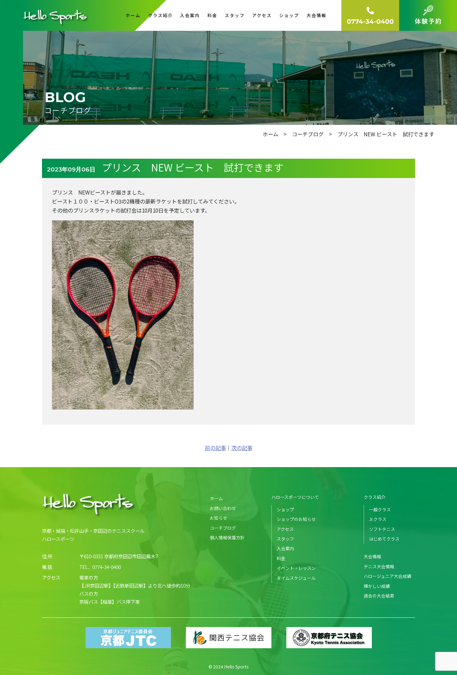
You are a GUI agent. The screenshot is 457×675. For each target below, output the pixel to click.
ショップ (289, 15)
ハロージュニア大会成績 (387, 576)
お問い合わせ (223, 508)
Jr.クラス (377, 519)
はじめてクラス (384, 539)
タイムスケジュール (296, 578)
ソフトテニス (382, 529)
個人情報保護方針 (227, 537)
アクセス (262, 15)
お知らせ (218, 518)
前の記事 (215, 448)
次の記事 (241, 448)
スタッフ (235, 15)
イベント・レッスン (296, 568)
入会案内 (190, 15)
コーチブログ (308, 134)
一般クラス (380, 509)
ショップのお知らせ (296, 519)
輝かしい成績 (377, 586)
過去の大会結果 (379, 596)
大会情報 (372, 556)
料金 (212, 15)
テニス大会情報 (379, 566)
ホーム (133, 15)
